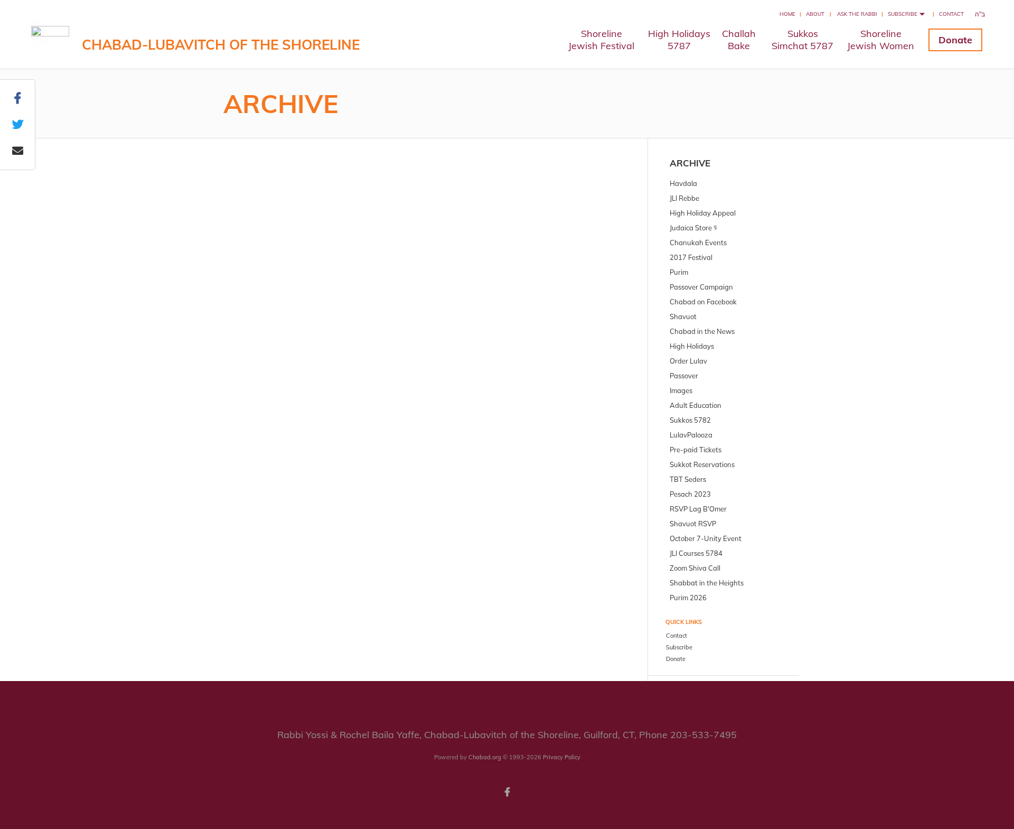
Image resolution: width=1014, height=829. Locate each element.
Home (787, 14)
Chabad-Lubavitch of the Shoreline (221, 44)
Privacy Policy (561, 757)
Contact (951, 14)
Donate (955, 40)
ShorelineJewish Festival (601, 39)
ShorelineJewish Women (880, 39)
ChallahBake (739, 39)
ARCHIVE (690, 163)
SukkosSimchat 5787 (802, 39)
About (815, 14)
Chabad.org (484, 757)
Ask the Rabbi (857, 14)
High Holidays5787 (679, 39)
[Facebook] (507, 791)
